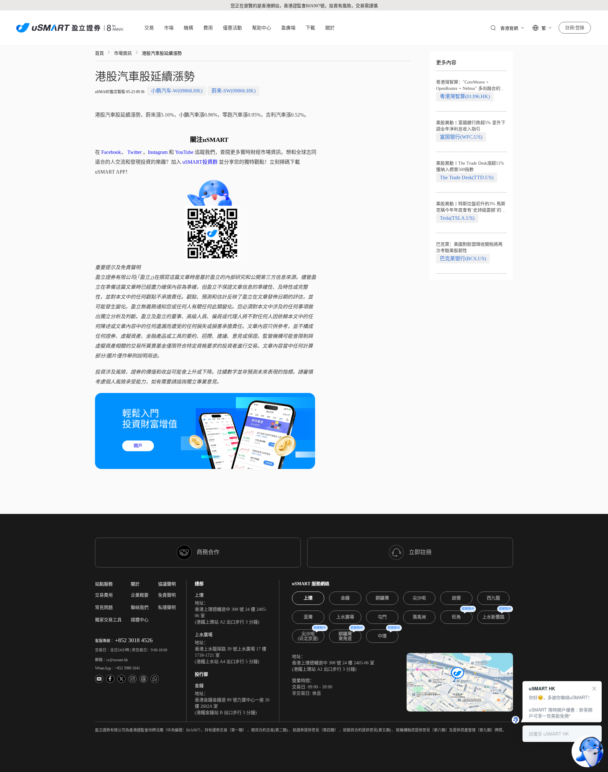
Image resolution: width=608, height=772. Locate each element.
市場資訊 (123, 53)
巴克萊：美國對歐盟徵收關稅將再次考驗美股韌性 (469, 247)
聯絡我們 (140, 607)
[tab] (308, 598)
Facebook (111, 152)
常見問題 (104, 607)
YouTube (184, 152)
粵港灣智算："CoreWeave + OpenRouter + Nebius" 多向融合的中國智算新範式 (470, 86)
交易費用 (104, 595)
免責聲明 (167, 595)
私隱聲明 (167, 607)
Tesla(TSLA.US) (457, 218)
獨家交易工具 (108, 619)
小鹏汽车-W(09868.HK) (176, 90)
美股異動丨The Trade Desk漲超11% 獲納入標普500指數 (470, 166)
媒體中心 (140, 619)
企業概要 (140, 595)
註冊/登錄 (574, 27)
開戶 (138, 445)
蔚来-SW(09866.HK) (234, 90)
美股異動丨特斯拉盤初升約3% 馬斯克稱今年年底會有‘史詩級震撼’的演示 (471, 207)
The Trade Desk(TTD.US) (466, 177)
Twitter (134, 152)
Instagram (158, 152)
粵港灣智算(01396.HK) (465, 96)
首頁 (99, 53)
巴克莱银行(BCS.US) (463, 258)
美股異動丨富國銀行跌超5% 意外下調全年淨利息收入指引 (470, 125)
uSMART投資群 (200, 162)
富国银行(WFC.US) (461, 137)
